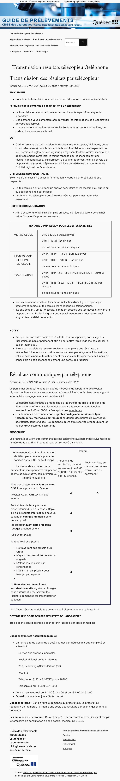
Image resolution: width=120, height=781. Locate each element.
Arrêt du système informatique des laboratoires (85, 730)
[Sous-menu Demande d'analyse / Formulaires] (42, 33)
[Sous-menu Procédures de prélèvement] (61, 39)
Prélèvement (69, 744)
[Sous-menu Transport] (20, 51)
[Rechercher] (83, 42)
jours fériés (75, 410)
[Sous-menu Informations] (60, 1)
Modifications (69, 739)
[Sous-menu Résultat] (32, 51)
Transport (67, 748)
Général (66, 735)
